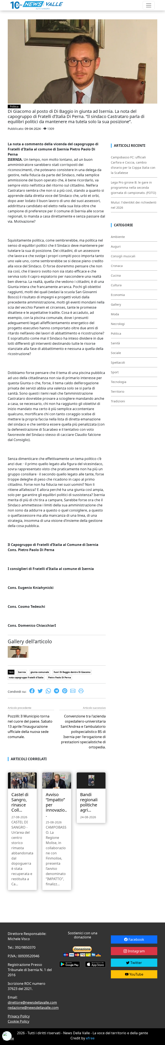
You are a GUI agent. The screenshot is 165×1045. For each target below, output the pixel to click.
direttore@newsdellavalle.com (32, 1002)
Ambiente (118, 237)
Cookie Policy (18, 1021)
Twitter (136, 962)
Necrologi (118, 324)
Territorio (117, 391)
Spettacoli (118, 362)
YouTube (135, 974)
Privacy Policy (19, 1016)
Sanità (115, 343)
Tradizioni (118, 401)
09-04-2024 (33, 129)
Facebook (136, 939)
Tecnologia (118, 382)
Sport (115, 372)
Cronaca (117, 266)
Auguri (116, 246)
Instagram (136, 951)
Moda (115, 314)
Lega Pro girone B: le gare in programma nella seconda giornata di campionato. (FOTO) (133, 187)
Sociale (116, 353)
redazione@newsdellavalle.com (33, 1007)
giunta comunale (40, 672)
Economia (118, 295)
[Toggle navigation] (149, 5)
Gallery (116, 304)
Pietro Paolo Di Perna (59, 677)
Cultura (116, 285)
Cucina (116, 275)
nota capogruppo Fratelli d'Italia (26, 677)
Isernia (22, 672)
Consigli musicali (123, 256)
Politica (14, 106)
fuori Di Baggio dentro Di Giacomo (72, 672)
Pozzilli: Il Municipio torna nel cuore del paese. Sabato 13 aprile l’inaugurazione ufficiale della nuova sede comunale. (30, 726)
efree (90, 1038)
